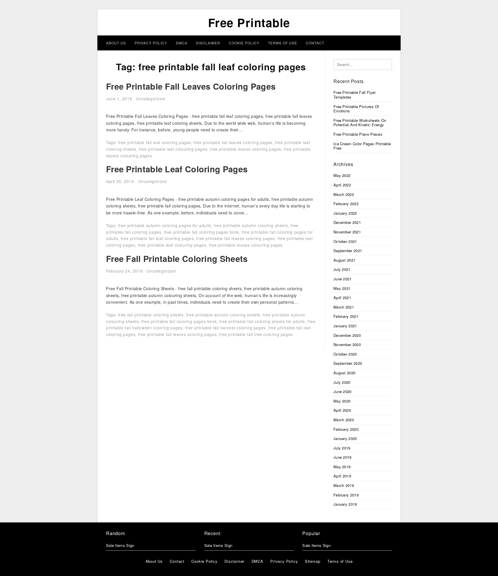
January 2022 (345, 213)
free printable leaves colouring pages (246, 245)
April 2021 (342, 297)
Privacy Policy (151, 42)
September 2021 (347, 250)
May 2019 (341, 466)
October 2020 (345, 354)
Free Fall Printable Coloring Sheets (177, 259)
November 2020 (347, 344)
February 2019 (346, 495)
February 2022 (346, 203)
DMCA (181, 42)
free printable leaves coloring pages (245, 149)
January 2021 (345, 325)
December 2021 (347, 222)
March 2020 (343, 419)
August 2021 (344, 260)
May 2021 (341, 288)
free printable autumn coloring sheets (251, 225)
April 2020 (342, 410)
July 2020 (341, 382)
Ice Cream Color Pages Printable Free (362, 146)
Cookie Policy (244, 42)
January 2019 (345, 504)
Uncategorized (150, 98)
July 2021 (341, 269)
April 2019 (342, 476)
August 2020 (344, 372)
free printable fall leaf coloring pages (154, 142)
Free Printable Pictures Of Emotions (356, 109)
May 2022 (341, 175)
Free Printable (249, 22)
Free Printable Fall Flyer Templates (354, 95)
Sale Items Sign (120, 545)
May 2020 (341, 401)
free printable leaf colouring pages (173, 149)
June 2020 (342, 391)
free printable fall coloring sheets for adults (262, 321)
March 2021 (343, 307)
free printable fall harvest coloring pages (225, 328)
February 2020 (346, 429)
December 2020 (347, 335)
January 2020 (345, 438)
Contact (315, 42)
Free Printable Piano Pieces (357, 134)
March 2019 (343, 485)
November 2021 (347, 232)
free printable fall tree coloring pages (256, 334)
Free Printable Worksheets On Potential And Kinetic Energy (359, 123)
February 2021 (346, 316)
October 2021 (345, 241)
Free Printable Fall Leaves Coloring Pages (191, 86)
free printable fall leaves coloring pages (233, 142)
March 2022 (343, 194)
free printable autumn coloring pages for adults (164, 225)
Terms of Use (282, 42)
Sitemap (312, 561)
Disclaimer (208, 42)
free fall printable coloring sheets (151, 315)
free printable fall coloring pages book (201, 232)
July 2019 (341, 448)
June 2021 (342, 279)
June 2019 (342, 457)
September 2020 (347, 363)
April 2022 (342, 185)
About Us (116, 42)
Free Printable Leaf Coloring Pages (177, 169)
